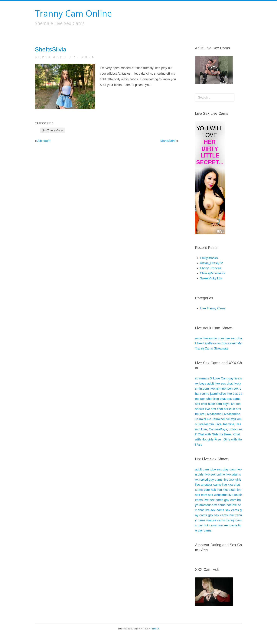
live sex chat (214, 409)
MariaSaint (167, 141)
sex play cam (226, 469)
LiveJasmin (213, 414)
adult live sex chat (220, 383)
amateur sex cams (212, 505)
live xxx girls (232, 479)
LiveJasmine (231, 414)
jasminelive (218, 393)
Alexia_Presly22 (211, 263)
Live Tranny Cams (52, 130)
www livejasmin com (209, 338)
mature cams (215, 520)
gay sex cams (218, 515)
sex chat (206, 399)
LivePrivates (212, 343)
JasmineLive (221, 419)
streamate (202, 378)
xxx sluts (229, 490)
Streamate (221, 348)
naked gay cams (211, 479)
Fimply (155, 629)
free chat (219, 399)
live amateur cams (208, 484)
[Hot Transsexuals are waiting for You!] (212, 233)
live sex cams (213, 500)
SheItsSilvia (50, 49)
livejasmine (218, 388)
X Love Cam (218, 378)
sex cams (233, 399)
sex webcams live (220, 495)
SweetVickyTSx (211, 278)
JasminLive (203, 419)
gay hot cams (207, 525)
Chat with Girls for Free (214, 434)
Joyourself (229, 343)
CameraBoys (218, 429)
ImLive (199, 414)
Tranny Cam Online (73, 13)
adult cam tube (205, 469)
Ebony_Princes (210, 268)
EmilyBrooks (209, 258)
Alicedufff (44, 141)
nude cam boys (219, 404)
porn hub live (213, 490)
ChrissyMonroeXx (212, 273)
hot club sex (232, 409)
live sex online (215, 474)
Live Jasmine (225, 424)
